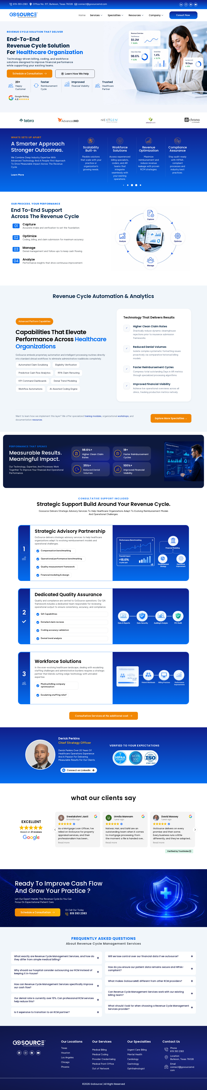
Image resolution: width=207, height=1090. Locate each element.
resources (37, 419)
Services (95, 15)
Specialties (114, 15)
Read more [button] (64, 842)
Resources (135, 15)
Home (82, 15)
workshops (123, 416)
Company (155, 15)
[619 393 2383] (66, 913)
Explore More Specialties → (171, 418)
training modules (92, 416)
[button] (123, 185)
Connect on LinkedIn (78, 770)
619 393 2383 (78, 913)
